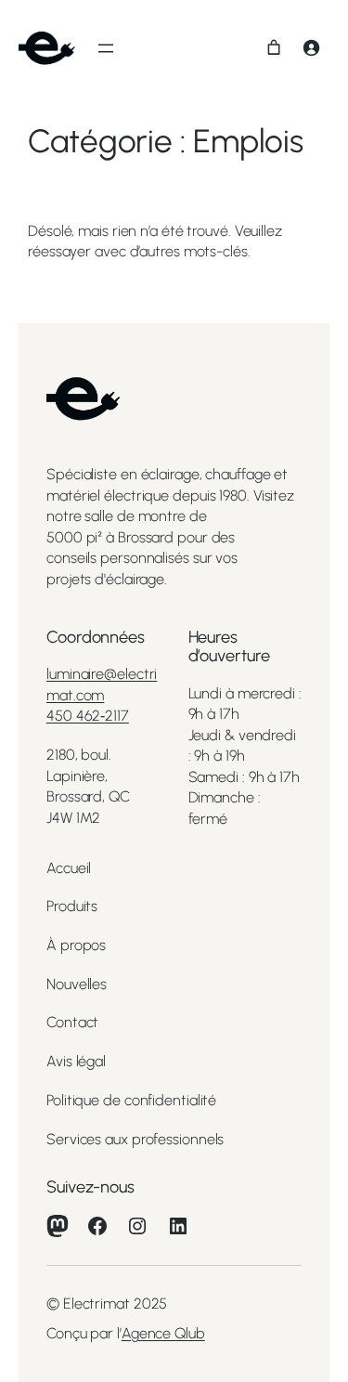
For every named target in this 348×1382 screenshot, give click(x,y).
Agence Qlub (163, 1333)
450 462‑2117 (87, 715)
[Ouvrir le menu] (106, 48)
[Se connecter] (310, 47)
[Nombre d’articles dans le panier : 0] (273, 47)
